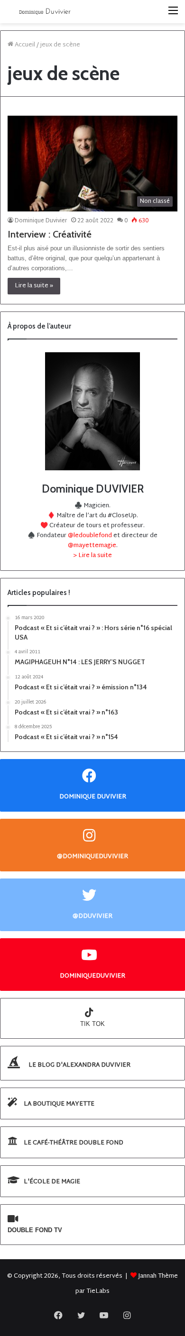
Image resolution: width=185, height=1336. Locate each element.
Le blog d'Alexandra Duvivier (78, 1065)
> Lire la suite (92, 555)
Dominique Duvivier (41, 221)
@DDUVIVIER (92, 916)
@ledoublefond (90, 535)
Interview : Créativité (50, 234)
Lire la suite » (34, 286)
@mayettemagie (92, 545)
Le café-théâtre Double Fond (72, 1143)
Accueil (24, 45)
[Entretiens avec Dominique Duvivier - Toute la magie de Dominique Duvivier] (45, 12)
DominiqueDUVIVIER (92, 975)
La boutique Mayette (58, 1104)
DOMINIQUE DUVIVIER (92, 796)
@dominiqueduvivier (92, 856)
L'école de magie (51, 1182)
